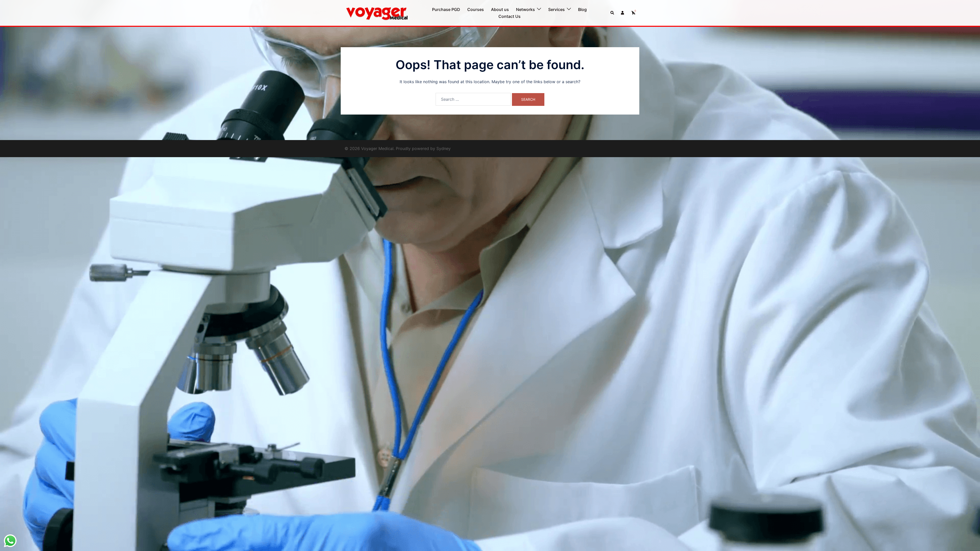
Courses (475, 9)
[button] (612, 13)
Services (556, 9)
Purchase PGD (446, 9)
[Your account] (623, 13)
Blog (582, 9)
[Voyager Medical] (377, 12)
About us (500, 9)
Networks (525, 9)
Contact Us (509, 16)
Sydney (443, 148)
